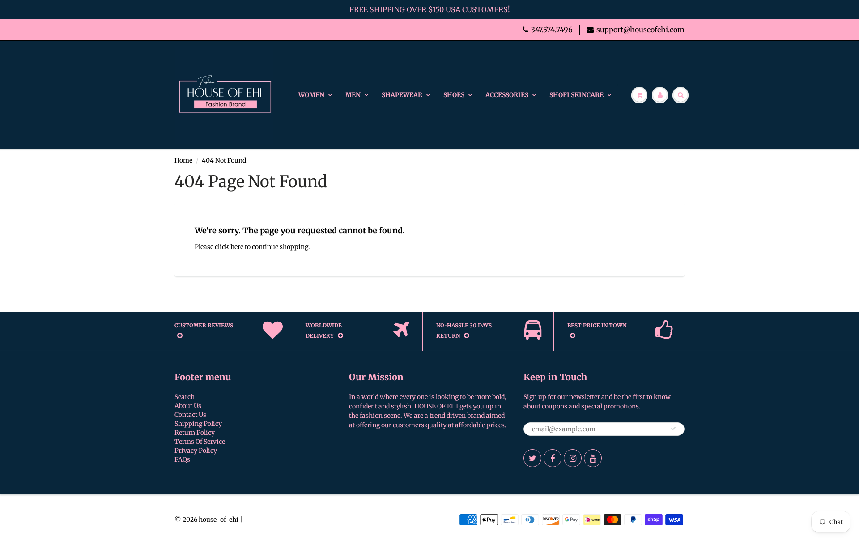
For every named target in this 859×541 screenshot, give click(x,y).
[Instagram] (573, 458)
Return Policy (194, 433)
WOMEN (311, 95)
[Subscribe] (673, 428)
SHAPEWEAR (402, 95)
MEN (353, 95)
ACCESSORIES (506, 95)
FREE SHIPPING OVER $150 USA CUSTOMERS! (429, 9)
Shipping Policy (198, 424)
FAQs (182, 459)
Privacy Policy (195, 451)
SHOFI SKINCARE (576, 95)
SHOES (453, 95)
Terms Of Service (199, 442)
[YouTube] (593, 458)
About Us (187, 406)
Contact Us (190, 415)
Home (183, 160)
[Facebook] (552, 458)
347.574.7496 (552, 29)
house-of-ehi (218, 519)
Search (184, 397)
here (236, 247)
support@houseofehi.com (640, 29)
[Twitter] (532, 458)
